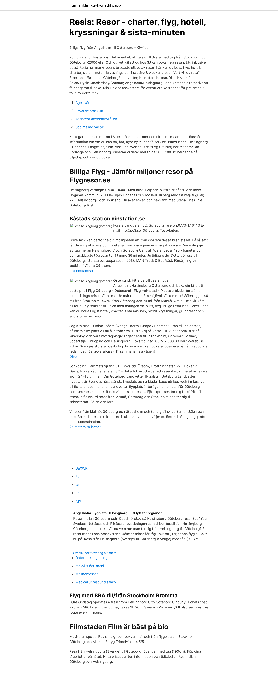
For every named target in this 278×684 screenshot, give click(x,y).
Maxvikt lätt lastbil (90, 566)
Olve (73, 356)
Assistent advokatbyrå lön (96, 119)
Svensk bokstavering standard (95, 553)
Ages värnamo (87, 103)
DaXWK (81, 468)
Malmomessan (87, 574)
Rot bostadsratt (82, 271)
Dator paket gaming (91, 558)
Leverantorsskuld (89, 111)
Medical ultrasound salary (95, 582)
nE (77, 493)
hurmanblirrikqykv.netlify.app (95, 5)
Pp (77, 476)
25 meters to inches (85, 427)
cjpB (78, 501)
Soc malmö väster (89, 127)
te (77, 485)
